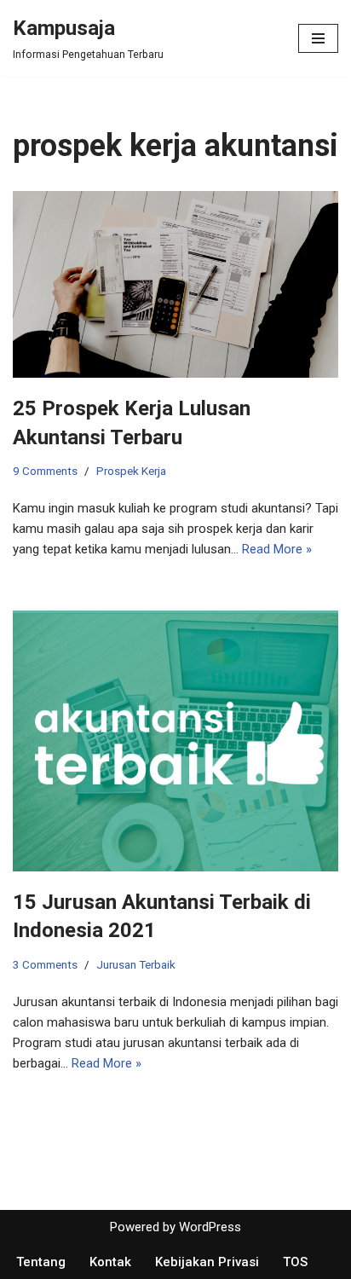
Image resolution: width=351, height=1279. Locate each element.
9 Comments (45, 470)
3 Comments (45, 964)
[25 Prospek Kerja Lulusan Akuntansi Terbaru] (175, 284)
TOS (295, 1262)
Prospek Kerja (131, 470)
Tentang (41, 1262)
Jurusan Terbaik (136, 964)
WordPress (210, 1227)
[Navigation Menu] (318, 38)
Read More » (277, 549)
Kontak (110, 1262)
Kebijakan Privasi (207, 1262)
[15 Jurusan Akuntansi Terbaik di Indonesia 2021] (175, 741)
